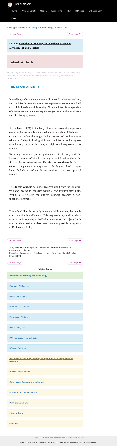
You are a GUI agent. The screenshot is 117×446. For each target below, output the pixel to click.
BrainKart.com (23, 4)
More (13, 18)
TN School (79, 11)
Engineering (56, 11)
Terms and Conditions (53, 438)
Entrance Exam (96, 11)
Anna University (29, 11)
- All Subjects (19, 286)
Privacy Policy (38, 438)
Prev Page (16, 34)
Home (10, 27)
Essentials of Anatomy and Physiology (34, 27)
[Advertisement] (98, 68)
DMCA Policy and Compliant (73, 438)
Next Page (74, 34)
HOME (14, 11)
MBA (68, 11)
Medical (43, 11)
